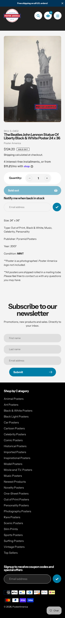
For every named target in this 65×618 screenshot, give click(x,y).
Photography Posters (17, 511)
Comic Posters (13, 440)
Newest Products (15, 481)
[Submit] (57, 578)
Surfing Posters (14, 541)
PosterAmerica (20, 606)
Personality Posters (16, 505)
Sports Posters (13, 535)
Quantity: (15, 178)
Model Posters (13, 464)
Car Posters (11, 422)
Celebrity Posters (15, 434)
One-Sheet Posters (16, 493)
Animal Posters (14, 398)
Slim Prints (11, 529)
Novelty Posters (14, 487)
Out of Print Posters (16, 499)
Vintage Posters (14, 547)
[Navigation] (58, 16)
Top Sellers (11, 552)
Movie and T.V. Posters (18, 470)
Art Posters (11, 404)
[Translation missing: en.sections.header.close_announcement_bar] (62, 3)
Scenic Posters (13, 523)
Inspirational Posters (17, 458)
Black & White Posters (18, 410)
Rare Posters (12, 517)
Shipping (9, 154)
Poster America (12, 143)
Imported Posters (15, 452)
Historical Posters (15, 446)
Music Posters (13, 475)
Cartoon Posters (14, 428)
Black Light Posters (16, 416)
